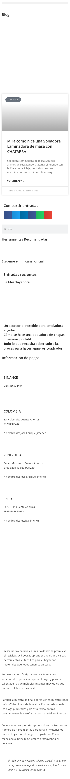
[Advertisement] (35, 55)
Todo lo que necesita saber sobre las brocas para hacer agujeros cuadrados (33, 345)
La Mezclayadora (17, 282)
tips (27, 674)
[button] (35, 3)
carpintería (24, 725)
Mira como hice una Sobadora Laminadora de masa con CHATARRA (34, 146)
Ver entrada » (15, 180)
